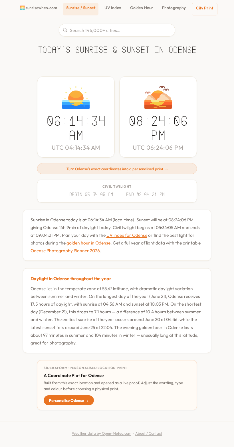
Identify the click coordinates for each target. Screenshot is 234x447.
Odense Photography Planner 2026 (65, 250)
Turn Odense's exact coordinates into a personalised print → (117, 169)
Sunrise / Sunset (80, 7)
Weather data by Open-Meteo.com (101, 433)
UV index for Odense (126, 235)
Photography (174, 7)
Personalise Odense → (69, 400)
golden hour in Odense (88, 243)
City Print (204, 8)
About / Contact (148, 433)
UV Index (112, 7)
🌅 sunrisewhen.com (38, 7)
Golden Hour (141, 7)
